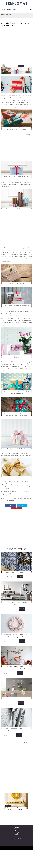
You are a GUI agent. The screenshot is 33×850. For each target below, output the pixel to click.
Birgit (8, 66)
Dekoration (8, 14)
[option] (16, 808)
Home (2, 14)
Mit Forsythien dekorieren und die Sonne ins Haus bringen (15, 809)
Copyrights (16, 833)
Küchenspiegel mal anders (13, 699)
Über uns (16, 829)
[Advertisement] (16, 46)
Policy (16, 834)
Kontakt (16, 827)
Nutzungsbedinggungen (16, 831)
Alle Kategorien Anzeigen (9, 9)
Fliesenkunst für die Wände (13, 573)
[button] (5, 808)
